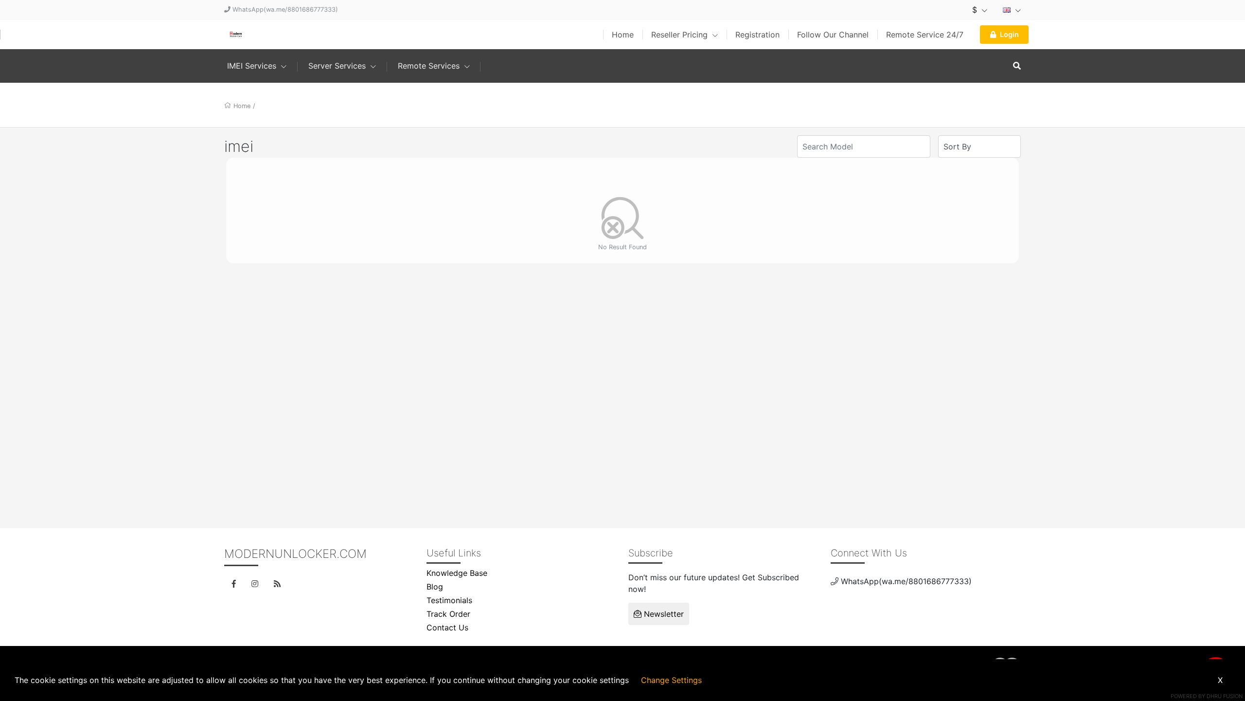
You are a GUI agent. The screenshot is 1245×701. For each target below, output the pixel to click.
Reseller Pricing (680, 34)
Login (1009, 34)
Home (623, 34)
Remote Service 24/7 (924, 34)
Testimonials (449, 600)
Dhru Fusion (1225, 696)
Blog (435, 586)
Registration (757, 34)
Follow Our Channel (833, 34)
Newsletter (662, 614)
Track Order (448, 614)
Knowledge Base (457, 573)
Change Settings (671, 680)
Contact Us (447, 627)
